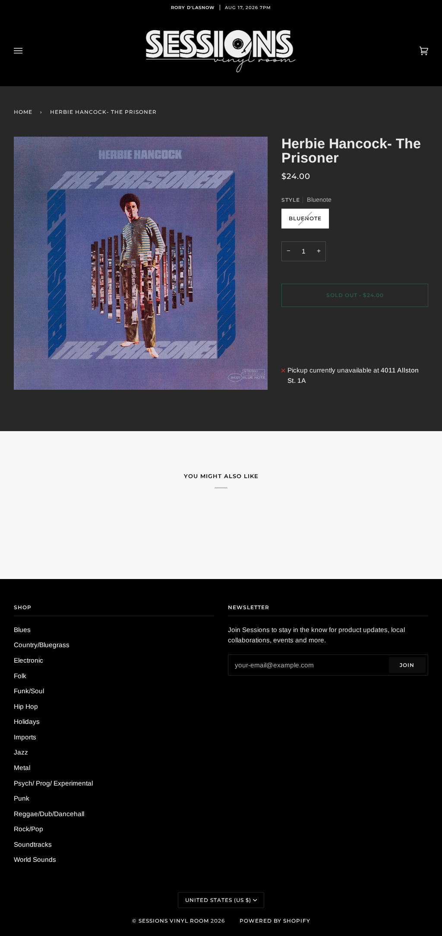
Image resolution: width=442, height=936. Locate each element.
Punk (21, 798)
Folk (20, 675)
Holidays (27, 721)
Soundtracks (33, 844)
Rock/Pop (28, 829)
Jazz (21, 752)
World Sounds (35, 859)
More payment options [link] (315, 348)
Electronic (28, 660)
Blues (22, 629)
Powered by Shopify (275, 920)
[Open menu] (27, 51)
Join (407, 665)
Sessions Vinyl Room (174, 920)
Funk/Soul (29, 691)
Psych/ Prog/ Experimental (53, 783)
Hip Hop (26, 706)
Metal (22, 767)
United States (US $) (218, 900)
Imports (25, 737)
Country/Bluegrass (41, 644)
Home (23, 112)
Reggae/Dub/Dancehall (49, 813)
